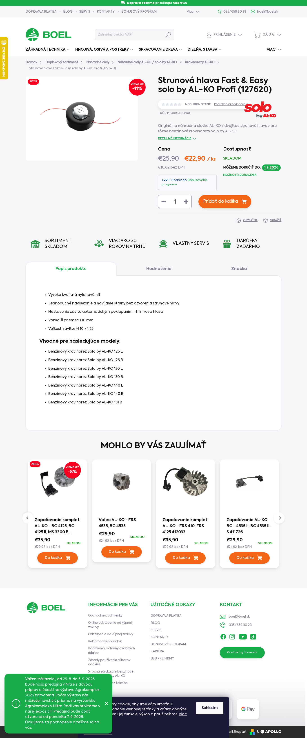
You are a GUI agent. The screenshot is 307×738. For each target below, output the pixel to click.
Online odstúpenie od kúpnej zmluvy (110, 625)
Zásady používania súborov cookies (109, 662)
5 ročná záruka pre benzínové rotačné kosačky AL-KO (110, 674)
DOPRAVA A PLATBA (41, 11)
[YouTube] (243, 635)
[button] (58, 543)
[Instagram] (232, 635)
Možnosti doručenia (239, 175)
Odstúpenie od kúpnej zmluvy (110, 634)
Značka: (259, 128)
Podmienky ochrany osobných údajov (111, 651)
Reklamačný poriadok (105, 641)
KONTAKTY (106, 11)
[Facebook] (223, 635)
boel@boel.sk (239, 616)
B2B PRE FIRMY (162, 658)
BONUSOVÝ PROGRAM (139, 11)
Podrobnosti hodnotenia (231, 104)
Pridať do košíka (220, 201)
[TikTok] (253, 635)
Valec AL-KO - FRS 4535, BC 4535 (117, 523)
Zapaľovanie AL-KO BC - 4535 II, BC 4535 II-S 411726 (249, 526)
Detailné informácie (174, 138)
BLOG (68, 11)
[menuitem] (48, 49)
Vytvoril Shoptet (234, 732)
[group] (58, 515)
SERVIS (84, 11)
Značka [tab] (239, 269)
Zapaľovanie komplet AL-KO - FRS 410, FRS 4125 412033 (184, 526)
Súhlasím (210, 708)
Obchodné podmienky (105, 615)
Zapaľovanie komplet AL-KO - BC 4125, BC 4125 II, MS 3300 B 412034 (57, 526)
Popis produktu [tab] (71, 269)
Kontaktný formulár (242, 652)
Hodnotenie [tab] (158, 269)
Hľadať (168, 34)
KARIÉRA (157, 651)
